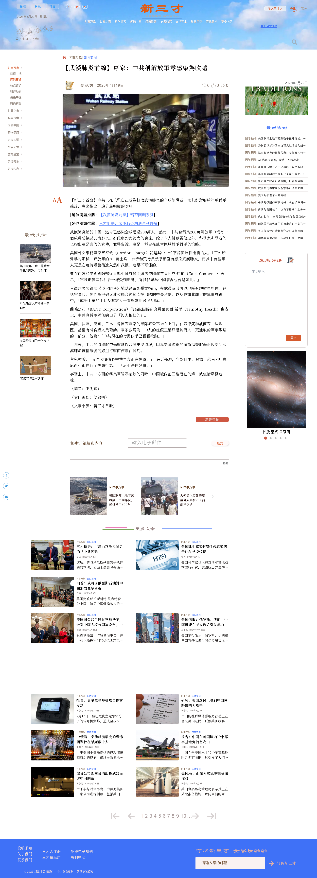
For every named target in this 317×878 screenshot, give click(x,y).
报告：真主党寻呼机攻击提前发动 (99, 703)
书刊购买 (78, 857)
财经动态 (15, 91)
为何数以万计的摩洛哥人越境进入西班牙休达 (192, 500)
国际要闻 (15, 79)
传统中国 (135, 21)
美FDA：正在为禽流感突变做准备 (204, 776)
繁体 (304, 8)
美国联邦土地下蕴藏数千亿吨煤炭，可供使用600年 (35, 268)
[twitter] (6, 486)
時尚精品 (15, 103)
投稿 (23, 6)
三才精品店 (51, 857)
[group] (39, 35)
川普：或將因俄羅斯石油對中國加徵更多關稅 (99, 585)
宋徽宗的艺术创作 (32, 378)
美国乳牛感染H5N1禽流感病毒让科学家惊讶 (204, 549)
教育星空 (196, 21)
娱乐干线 (15, 97)
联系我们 (25, 860)
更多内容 (226, 21)
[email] (6, 497)
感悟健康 (151, 21)
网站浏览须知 (85, 871)
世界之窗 (105, 21)
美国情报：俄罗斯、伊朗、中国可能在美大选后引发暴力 (204, 622)
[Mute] (49, 28)
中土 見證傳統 (269, 26)
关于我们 (25, 854)
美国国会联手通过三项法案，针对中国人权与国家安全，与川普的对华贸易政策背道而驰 (99, 622)
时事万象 (90, 21)
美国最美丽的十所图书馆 (35, 342)
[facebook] (6, 475)
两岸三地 (15, 73)
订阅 (52, 6)
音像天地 (211, 21)
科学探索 (120, 21)
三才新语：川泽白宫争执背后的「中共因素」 (99, 549)
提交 (220, 443)
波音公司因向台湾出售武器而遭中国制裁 (99, 776)
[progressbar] (57, 29)
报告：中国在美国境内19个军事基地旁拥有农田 (204, 739)
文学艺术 (181, 21)
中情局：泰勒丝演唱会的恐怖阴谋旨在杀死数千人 (99, 739)
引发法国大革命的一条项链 (35, 305)
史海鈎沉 (166, 21)
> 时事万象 (116, 487)
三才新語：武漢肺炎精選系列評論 (128, 223)
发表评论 (212, 420)
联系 (38, 6)
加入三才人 (275, 9)
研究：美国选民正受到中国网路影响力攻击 (204, 703)
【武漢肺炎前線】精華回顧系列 (126, 214)
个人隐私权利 (65, 871)
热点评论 (15, 85)
